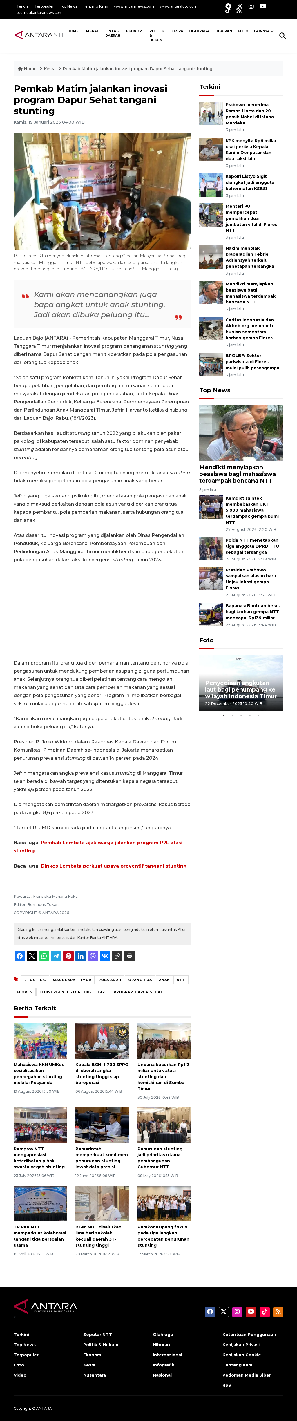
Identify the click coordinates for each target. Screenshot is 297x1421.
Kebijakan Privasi (241, 1344)
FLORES (24, 992)
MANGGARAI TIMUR (72, 980)
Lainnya (262, 31)
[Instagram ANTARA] (251, 6)
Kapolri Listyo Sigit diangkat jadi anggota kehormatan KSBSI (250, 182)
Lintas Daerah (112, 33)
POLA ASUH (109, 980)
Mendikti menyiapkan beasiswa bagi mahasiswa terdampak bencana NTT (237, 474)
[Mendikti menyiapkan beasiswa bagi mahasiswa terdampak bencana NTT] (211, 292)
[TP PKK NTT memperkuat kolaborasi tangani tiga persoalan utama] (40, 1203)
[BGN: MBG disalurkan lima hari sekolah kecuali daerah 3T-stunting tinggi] (101, 1203)
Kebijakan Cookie (241, 1354)
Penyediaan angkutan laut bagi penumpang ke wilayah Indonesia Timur (241, 689)
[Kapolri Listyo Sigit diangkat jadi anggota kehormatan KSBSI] (211, 185)
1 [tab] (224, 715)
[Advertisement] (102, 611)
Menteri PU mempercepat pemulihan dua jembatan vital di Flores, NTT (252, 218)
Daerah (91, 31)
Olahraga (199, 31)
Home (30, 68)
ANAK (164, 980)
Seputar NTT (97, 1334)
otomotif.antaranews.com (40, 12)
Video (20, 1375)
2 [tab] (233, 715)
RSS (226, 1385)
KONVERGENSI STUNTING (65, 992)
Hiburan (223, 31)
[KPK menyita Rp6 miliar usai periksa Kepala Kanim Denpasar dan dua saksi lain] (211, 149)
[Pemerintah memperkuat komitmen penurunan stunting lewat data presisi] (101, 1125)
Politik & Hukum (156, 35)
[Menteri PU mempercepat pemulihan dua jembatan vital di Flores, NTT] (211, 214)
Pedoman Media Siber (246, 1375)
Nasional (162, 1375)
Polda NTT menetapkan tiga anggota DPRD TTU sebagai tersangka (252, 546)
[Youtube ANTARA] (263, 6)
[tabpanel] (241, 683)
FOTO (243, 31)
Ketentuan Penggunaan (249, 1334)
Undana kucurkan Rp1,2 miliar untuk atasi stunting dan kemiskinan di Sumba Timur (163, 1076)
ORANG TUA (140, 980)
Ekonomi (135, 31)
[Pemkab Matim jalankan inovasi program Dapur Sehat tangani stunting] (241, 433)
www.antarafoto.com (179, 6)
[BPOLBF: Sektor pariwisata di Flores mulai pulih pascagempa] (211, 364)
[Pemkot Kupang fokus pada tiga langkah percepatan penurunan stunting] (164, 1203)
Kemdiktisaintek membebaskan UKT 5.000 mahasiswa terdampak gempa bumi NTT (252, 510)
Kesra (177, 31)
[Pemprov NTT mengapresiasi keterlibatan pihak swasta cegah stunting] (40, 1125)
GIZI (102, 992)
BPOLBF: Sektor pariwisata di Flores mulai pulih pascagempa (252, 361)
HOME (73, 31)
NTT (181, 980)
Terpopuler (44, 6)
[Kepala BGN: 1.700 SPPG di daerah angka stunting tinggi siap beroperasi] (101, 1040)
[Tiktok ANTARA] (228, 10)
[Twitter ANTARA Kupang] (240, 6)
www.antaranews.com (134, 6)
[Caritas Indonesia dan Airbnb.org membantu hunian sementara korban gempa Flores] (211, 328)
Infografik (163, 1365)
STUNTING (35, 980)
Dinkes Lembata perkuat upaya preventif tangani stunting (114, 866)
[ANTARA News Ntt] (39, 35)
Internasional (167, 1354)
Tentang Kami (95, 6)
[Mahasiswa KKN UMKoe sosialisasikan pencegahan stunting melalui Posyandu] (40, 1040)
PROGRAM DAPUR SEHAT (138, 992)
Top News (68, 6)
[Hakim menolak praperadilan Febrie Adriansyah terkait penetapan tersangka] (211, 256)
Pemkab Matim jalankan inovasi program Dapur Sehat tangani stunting (137, 68)
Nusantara (94, 1375)
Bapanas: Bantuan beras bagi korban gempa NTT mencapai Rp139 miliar (253, 611)
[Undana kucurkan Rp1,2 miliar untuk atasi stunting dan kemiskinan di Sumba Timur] (164, 1040)
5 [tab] (259, 715)
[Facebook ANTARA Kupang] (228, 6)
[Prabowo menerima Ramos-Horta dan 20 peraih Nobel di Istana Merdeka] (211, 113)
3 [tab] (241, 715)
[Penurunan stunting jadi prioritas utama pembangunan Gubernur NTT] (164, 1125)
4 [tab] (250, 715)
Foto (206, 640)
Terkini (23, 6)
